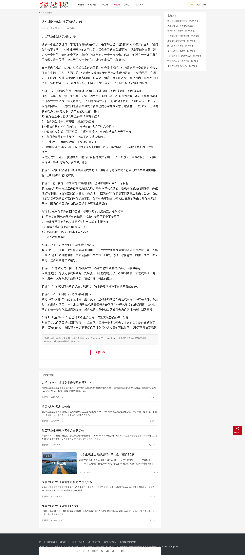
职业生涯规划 (110, 542)
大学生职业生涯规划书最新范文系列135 (67, 482)
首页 (82, 4)
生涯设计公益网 (63, 338)
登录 (198, 4)
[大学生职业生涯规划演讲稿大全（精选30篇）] (59, 463)
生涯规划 (116, 4)
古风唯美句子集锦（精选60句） (181, 31)
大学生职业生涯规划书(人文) (60, 506)
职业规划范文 (94, 542)
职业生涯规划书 (78, 542)
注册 (204, 4)
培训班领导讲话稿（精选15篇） (181, 46)
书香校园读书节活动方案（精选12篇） (184, 36)
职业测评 (139, 4)
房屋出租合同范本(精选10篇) (180, 25)
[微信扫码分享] (101, 551)
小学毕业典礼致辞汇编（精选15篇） (183, 66)
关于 (41, 542)
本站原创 (92, 4)
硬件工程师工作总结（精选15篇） (182, 51)
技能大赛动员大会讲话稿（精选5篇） (183, 61)
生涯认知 (104, 4)
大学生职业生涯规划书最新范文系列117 (66, 382)
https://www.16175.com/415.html (101, 338)
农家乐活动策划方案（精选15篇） (182, 41)
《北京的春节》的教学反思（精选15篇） (185, 56)
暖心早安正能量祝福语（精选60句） (183, 21)
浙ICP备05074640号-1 (81, 546)
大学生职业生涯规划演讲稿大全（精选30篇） (108, 454)
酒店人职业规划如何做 (56, 406)
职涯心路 (128, 4)
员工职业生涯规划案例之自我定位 (63, 430)
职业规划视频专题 (128, 542)
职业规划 (51, 542)
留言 (145, 546)
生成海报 (93, 551)
